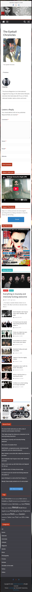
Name (4, 141)
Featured (6, 290)
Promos (4, 559)
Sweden (22, 514)
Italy (3, 508)
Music (25, 508)
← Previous (5, 72)
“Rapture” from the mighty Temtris (20, 358)
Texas (13, 517)
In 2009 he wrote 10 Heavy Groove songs (12, 469)
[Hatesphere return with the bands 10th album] (7, 368)
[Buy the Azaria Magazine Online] (16, 229)
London (6, 508)
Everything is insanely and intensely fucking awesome (15, 295)
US (25, 517)
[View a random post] (28, 22)
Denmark (15, 501)
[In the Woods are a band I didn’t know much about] (7, 342)
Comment (5, 119)
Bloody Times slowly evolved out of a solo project (15, 481)
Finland (4, 504)
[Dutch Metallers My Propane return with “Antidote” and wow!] (7, 314)
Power (21, 511)
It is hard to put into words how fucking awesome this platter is (20, 323)
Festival (28, 501)
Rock (12, 514)
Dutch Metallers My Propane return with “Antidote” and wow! (20, 313)
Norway (8, 511)
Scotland (17, 514)
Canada (4, 501)
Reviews (11, 290)
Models (4, 549)
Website (4, 156)
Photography (14, 511)
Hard (23, 504)
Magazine (4, 545)
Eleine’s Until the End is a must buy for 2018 (19, 375)
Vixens (3, 519)
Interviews (4, 539)
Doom (18, 501)
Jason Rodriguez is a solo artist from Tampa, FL (14, 478)
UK (23, 517)
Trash (20, 517)
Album (3, 498)
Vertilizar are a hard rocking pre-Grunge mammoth (20, 383)
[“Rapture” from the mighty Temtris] (7, 359)
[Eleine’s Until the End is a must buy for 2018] (7, 376)
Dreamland (23, 501)
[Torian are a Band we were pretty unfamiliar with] (7, 334)
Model (20, 508)
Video (27, 517)
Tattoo (9, 517)
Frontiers (9, 504)
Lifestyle (4, 542)
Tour (16, 517)
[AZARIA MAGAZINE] (16, 8)
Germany (15, 504)
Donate (17, 219)
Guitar (20, 504)
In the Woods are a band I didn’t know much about (19, 341)
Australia (17, 498)
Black (20, 498)
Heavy (27, 504)
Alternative (8, 499)
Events (3, 532)
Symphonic (4, 517)
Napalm (4, 511)
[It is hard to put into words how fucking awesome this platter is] (7, 324)
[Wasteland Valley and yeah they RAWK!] (7, 351)
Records (7, 514)
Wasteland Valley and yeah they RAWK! (20, 349)
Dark (7, 501)
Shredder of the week (7, 565)
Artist (14, 498)
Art (12, 498)
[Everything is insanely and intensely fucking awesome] (16, 280)
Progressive (26, 511)
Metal (15, 507)
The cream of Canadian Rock (9, 445)
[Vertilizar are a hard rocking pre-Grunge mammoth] (7, 385)
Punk (3, 514)
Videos (3, 572)
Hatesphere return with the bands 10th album (20, 366)
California (24, 498)
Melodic (10, 508)
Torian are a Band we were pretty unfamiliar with (20, 333)
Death (10, 501)
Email (4, 149)
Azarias (13, 300)
